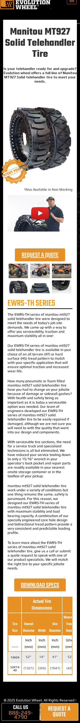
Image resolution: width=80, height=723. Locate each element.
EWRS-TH (21, 314)
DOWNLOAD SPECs (40, 585)
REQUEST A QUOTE (40, 255)
